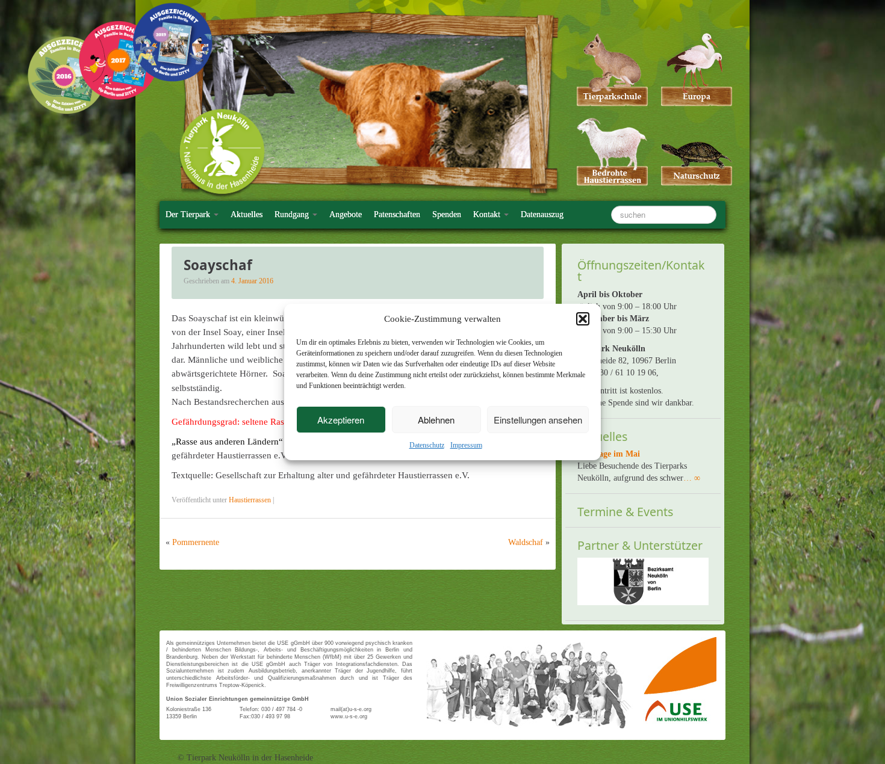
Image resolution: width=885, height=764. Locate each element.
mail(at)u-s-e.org (351, 709)
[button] (583, 319)
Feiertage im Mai (608, 453)
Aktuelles (246, 214)
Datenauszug (542, 214)
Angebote (345, 214)
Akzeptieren (340, 419)
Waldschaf (525, 542)
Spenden (446, 214)
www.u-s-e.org (349, 716)
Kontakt (488, 214)
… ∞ (691, 477)
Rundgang (293, 214)
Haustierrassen (250, 500)
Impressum (466, 445)
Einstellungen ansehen (538, 419)
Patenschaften (397, 214)
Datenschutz (426, 445)
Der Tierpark (189, 214)
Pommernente (195, 542)
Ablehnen (436, 419)
